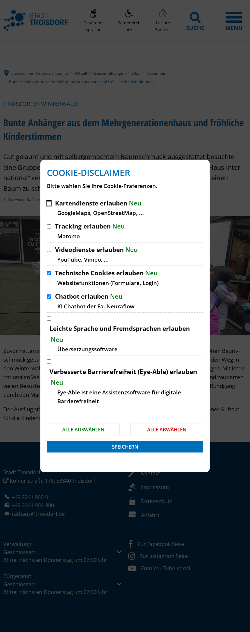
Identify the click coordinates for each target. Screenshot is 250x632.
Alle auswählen (83, 429)
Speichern (125, 446)
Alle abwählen (167, 429)
